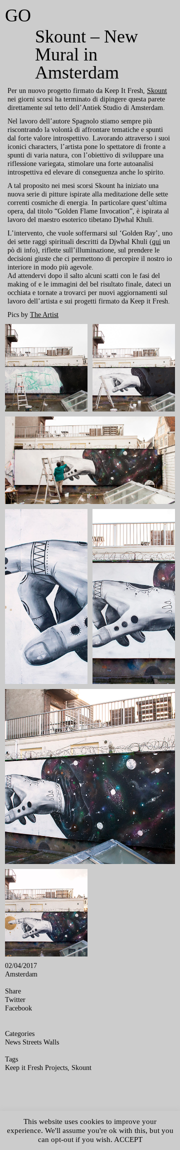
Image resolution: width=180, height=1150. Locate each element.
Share (13, 991)
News (12, 1042)
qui (156, 242)
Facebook (18, 1008)
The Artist (44, 314)
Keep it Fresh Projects (36, 1068)
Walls (51, 1042)
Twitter (15, 1000)
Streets (32, 1042)
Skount (157, 90)
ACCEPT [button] (128, 1140)
